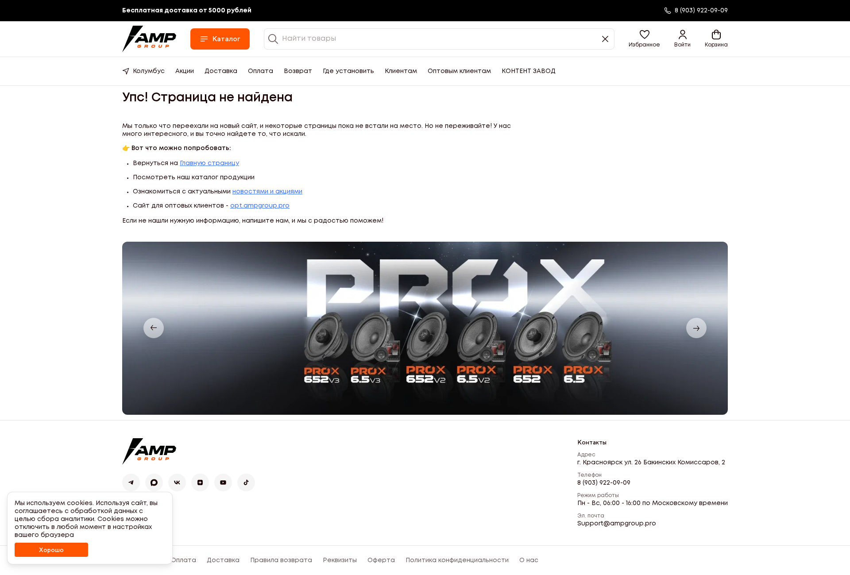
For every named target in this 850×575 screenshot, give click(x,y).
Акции (184, 71)
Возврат (298, 71)
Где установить (348, 71)
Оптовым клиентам (459, 71)
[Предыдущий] (153, 328)
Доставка (221, 71)
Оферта (381, 560)
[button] (644, 39)
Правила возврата (281, 560)
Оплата (260, 71)
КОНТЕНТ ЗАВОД (529, 71)
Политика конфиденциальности (457, 560)
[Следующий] (696, 328)
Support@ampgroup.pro (616, 523)
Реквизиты (340, 560)
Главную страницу (209, 163)
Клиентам (401, 71)
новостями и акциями (267, 191)
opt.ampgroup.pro (260, 205)
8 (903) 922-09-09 (603, 483)
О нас (528, 560)
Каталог (226, 39)
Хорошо (51, 549)
